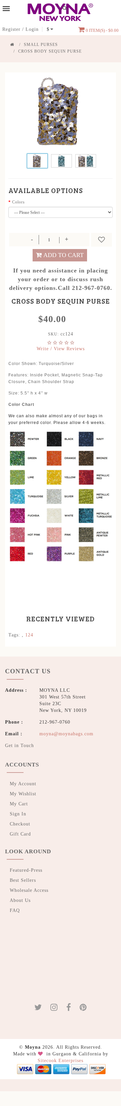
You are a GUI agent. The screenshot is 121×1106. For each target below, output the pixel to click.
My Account (23, 782)
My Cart (19, 802)
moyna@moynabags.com (66, 732)
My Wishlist (23, 792)
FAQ (15, 909)
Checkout (20, 822)
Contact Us (24, 670)
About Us (20, 899)
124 (29, 634)
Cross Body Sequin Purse (50, 51)
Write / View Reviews (61, 348)
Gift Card (20, 833)
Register (11, 29)
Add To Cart (63, 255)
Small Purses (41, 44)
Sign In (18, 812)
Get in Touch (19, 744)
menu (6, 8)
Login (32, 29)
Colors (18, 202)
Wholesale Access (29, 889)
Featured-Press (26, 869)
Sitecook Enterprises (60, 1059)
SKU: (53, 334)
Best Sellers (23, 879)
